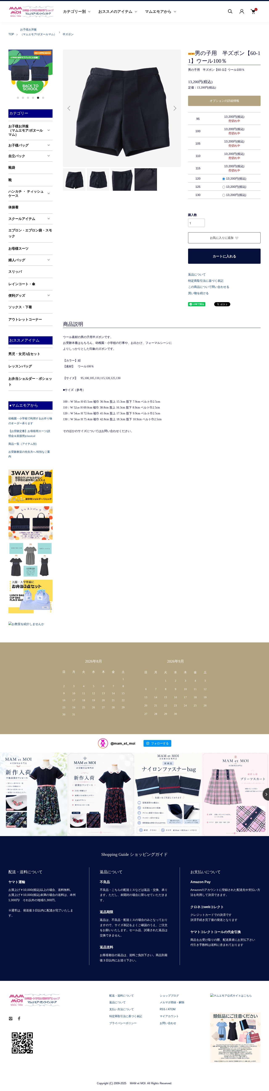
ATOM (171, 1009)
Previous (69, 108)
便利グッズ (16, 295)
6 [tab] (43, 98)
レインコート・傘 (21, 284)
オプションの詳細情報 (224, 100)
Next (174, 108)
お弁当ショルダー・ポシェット (30, 381)
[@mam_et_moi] (103, 743)
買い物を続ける (198, 293)
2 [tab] (23, 98)
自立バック (16, 156)
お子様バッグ (18, 145)
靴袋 (11, 167)
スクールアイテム (21, 219)
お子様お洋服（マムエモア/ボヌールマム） (25, 130)
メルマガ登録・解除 (172, 1002)
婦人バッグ (16, 260)
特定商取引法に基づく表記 (205, 280)
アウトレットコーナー (25, 319)
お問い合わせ (168, 1023)
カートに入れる (224, 256)
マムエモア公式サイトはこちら (233, 995)
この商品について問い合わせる (208, 286)
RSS (162, 1009)
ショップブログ (169, 995)
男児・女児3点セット (24, 354)
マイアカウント (169, 1016)
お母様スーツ (18, 248)
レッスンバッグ (20, 366)
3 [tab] (28, 98)
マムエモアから (158, 11)
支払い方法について (121, 1009)
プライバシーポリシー (123, 1023)
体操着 (13, 207)
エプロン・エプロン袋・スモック (30, 233)
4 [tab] (33, 98)
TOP (11, 34)
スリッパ (15, 271)
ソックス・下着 (20, 307)
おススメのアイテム (115, 11)
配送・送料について (121, 995)
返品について (197, 274)
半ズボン (68, 34)
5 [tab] (38, 98)
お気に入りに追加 (221, 237)
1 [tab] (18, 98)
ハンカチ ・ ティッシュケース (26, 193)
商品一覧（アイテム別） (23, 443)
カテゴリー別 (74, 11)
